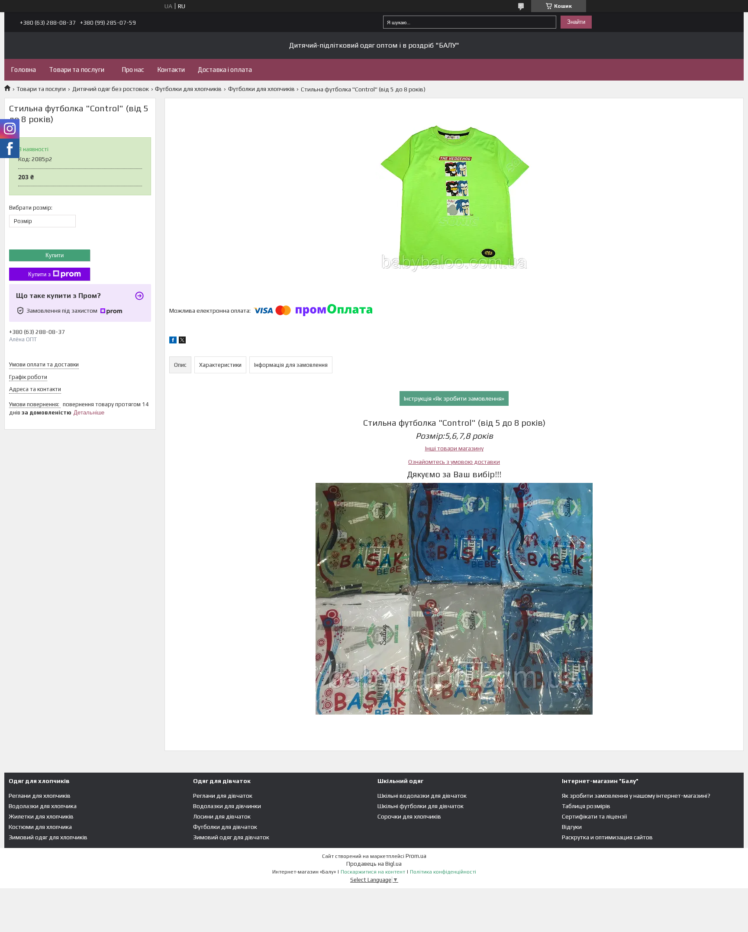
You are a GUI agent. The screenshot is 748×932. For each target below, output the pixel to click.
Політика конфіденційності (443, 872)
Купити (54, 255)
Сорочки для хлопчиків (409, 816)
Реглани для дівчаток (222, 795)
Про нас (133, 69)
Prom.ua (416, 856)
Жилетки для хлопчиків (41, 816)
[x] (182, 341)
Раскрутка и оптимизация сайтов (607, 837)
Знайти (576, 22)
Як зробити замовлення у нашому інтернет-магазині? (636, 795)
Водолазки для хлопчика (43, 806)
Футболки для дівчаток (225, 826)
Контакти (171, 69)
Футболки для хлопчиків (188, 88)
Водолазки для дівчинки (227, 806)
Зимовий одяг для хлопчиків (48, 837)
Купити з (39, 274)
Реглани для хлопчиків (40, 795)
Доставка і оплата (225, 69)
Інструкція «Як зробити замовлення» (454, 398)
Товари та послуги (76, 69)
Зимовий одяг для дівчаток (231, 837)
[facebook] (173, 341)
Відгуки (572, 826)
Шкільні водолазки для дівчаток (422, 795)
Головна (23, 69)
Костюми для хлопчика (40, 826)
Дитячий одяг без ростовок (110, 88)
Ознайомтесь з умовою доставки (454, 461)
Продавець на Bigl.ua (374, 864)
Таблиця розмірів (586, 806)
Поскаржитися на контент (373, 872)
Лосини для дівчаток (222, 816)
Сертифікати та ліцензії (594, 816)
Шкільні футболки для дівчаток (420, 806)
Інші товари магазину (454, 448)
